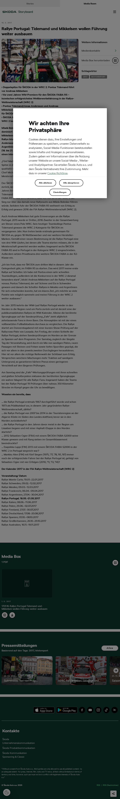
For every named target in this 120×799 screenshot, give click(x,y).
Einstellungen (60, 192)
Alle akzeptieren (71, 182)
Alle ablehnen (45, 182)
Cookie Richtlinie (57, 173)
